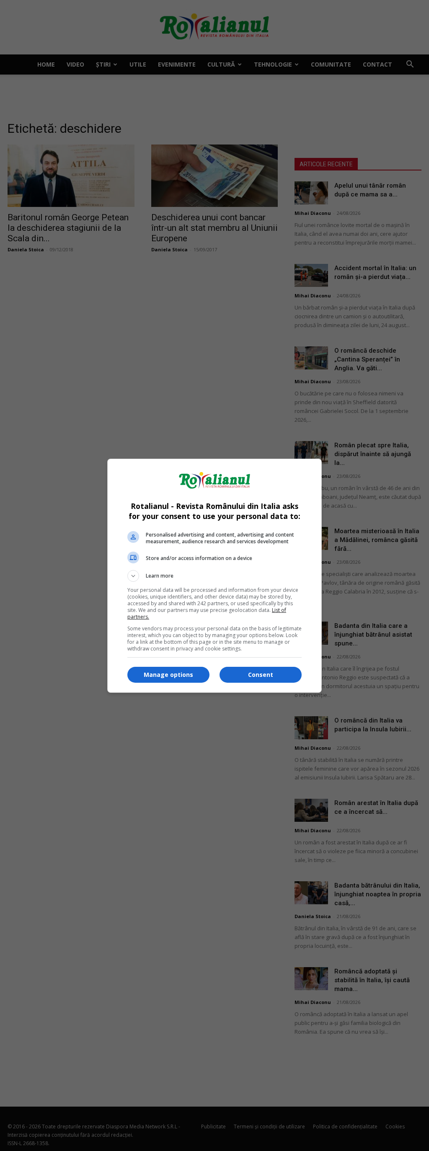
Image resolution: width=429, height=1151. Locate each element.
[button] (214, 576)
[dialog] (214, 576)
